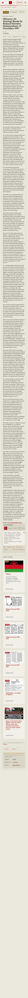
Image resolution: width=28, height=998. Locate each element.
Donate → (5, 744)
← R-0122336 (6, 749)
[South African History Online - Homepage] (2, 2)
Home (2, 7)
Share (23, 36)
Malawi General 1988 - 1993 (13, 638)
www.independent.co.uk (15, 522)
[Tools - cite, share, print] (14, 2)
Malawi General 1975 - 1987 (13, 666)
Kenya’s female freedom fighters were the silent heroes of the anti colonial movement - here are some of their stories (14, 725)
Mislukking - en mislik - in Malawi (13, 694)
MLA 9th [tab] (19, 528)
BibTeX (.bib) (10, 547)
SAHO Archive (8, 7)
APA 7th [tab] (5, 528)
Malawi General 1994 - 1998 (13, 610)
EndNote (5, 549)
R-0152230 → (14, 749)
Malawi (14, 7)
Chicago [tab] (24, 528)
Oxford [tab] (15, 528)
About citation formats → (19, 549)
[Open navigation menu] (25, 2)
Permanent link (17, 36)
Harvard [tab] (10, 528)
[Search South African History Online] (10, 2)
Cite (7, 36)
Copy (24, 532)
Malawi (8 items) (16, 765)
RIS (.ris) (19, 547)
